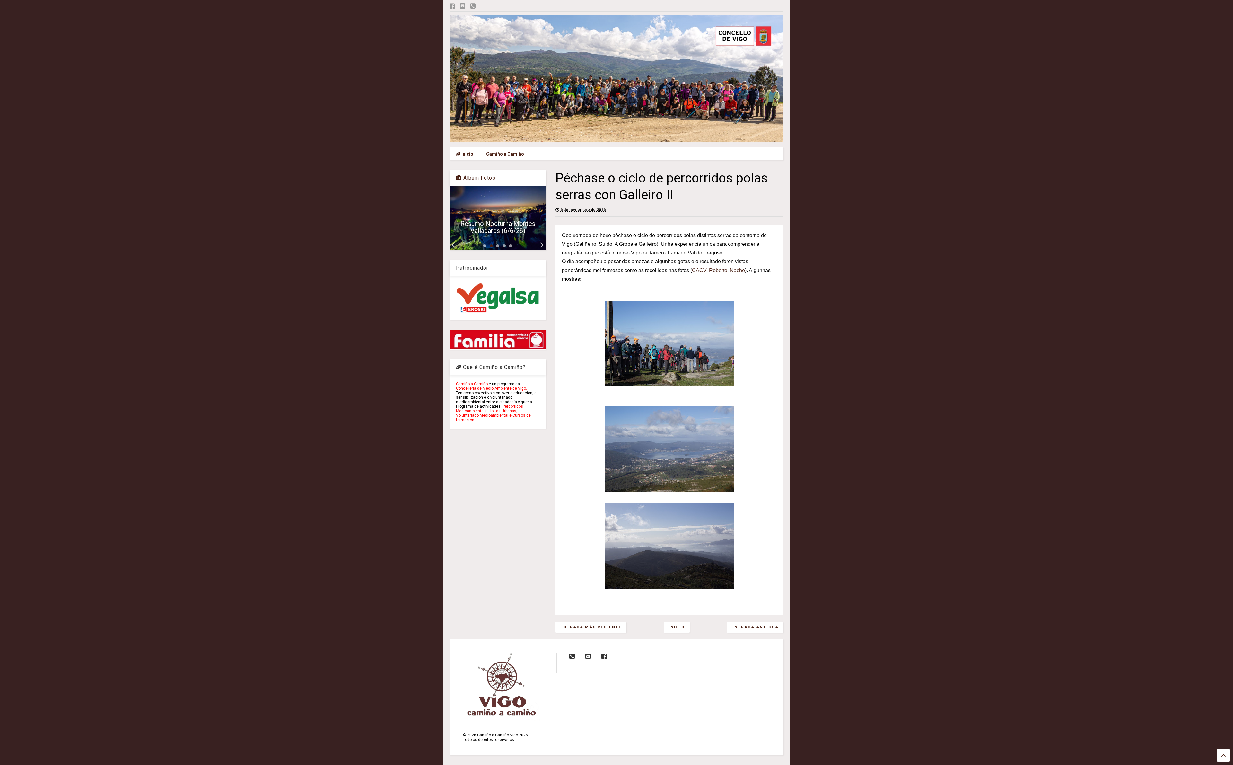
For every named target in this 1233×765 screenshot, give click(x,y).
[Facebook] (452, 6)
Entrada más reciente (591, 627)
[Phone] (473, 6)
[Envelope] (462, 6)
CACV (699, 270)
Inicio (466, 153)
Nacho (737, 270)
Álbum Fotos (478, 178)
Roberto (718, 270)
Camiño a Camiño (505, 153)
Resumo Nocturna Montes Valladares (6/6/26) (497, 227)
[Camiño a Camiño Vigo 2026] (616, 139)
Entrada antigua (755, 627)
